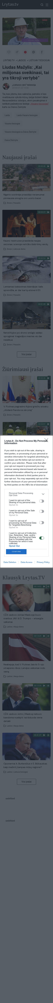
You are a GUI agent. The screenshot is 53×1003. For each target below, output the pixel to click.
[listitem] (26, 494)
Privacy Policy (43, 562)
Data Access (26, 562)
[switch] (41, 501)
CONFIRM (16, 551)
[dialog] (26, 501)
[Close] (47, 441)
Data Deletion (10, 562)
